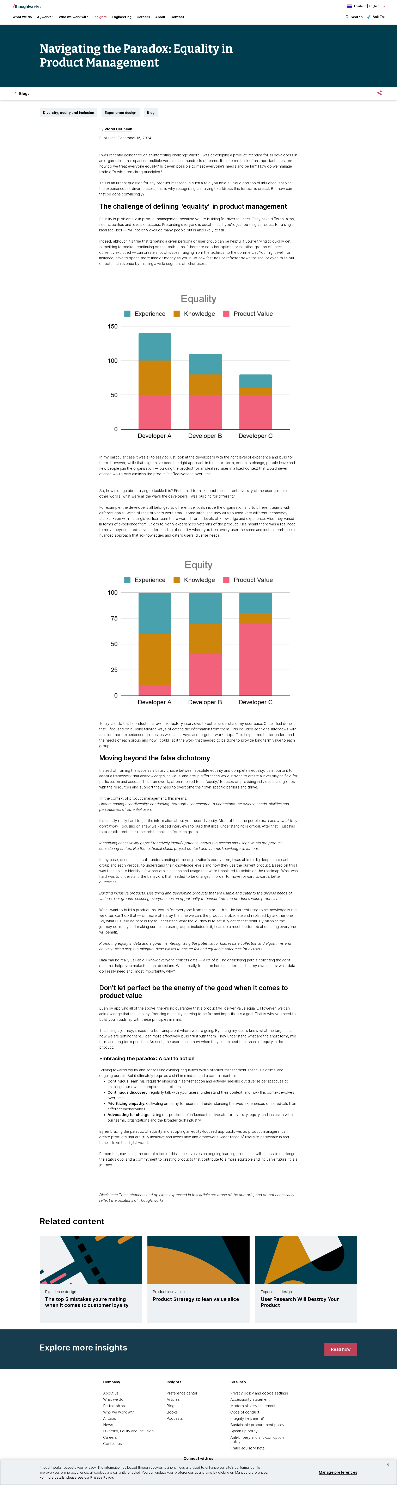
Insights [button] (100, 17)
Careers (110, 1437)
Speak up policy (244, 1431)
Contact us (112, 1443)
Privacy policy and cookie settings (259, 1393)
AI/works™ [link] (45, 17)
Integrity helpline (244, 1418)
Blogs (171, 1406)
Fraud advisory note (247, 1448)
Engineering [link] (122, 17)
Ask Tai (379, 17)
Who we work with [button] (73, 17)
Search (357, 17)
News (108, 1425)
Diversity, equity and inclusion (68, 113)
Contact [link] (177, 17)
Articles (173, 1399)
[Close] (387, 1464)
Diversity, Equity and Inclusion (128, 1431)
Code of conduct (244, 1412)
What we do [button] (22, 17)
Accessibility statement (250, 1399)
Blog (150, 113)
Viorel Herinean (118, 129)
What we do (113, 1399)
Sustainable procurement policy (257, 1425)
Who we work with (119, 1412)
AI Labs (109, 1418)
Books (172, 1412)
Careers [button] (143, 17)
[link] (340, 1349)
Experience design (120, 113)
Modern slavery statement (252, 1406)
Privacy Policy (101, 1477)
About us (111, 1393)
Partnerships (114, 1406)
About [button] (160, 17)
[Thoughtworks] (26, 4)
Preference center (182, 1393)
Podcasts (175, 1418)
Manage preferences (338, 1472)
